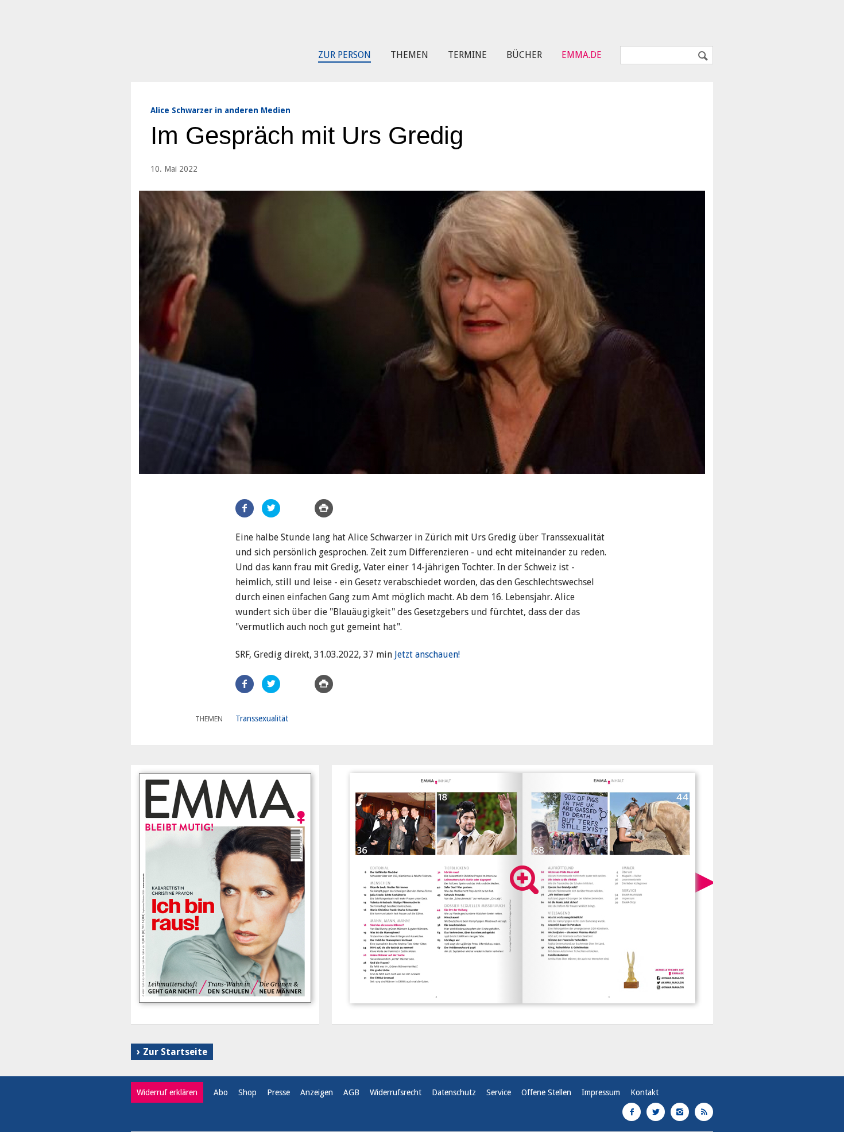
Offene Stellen (546, 1092)
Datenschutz (454, 1092)
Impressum (601, 1092)
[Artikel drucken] (324, 508)
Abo (221, 1092)
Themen (409, 54)
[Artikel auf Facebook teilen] (244, 508)
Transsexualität (261, 718)
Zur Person (344, 54)
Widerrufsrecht (395, 1092)
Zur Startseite (175, 1051)
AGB (351, 1092)
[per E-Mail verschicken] (297, 508)
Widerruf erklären (167, 1092)
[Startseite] (183, 38)
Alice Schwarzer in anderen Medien (220, 110)
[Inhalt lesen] (524, 880)
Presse (278, 1092)
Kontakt (644, 1092)
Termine (467, 54)
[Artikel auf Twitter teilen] (271, 508)
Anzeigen (316, 1092)
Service (498, 1092)
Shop (247, 1092)
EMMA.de (582, 54)
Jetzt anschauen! (427, 654)
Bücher (524, 54)
